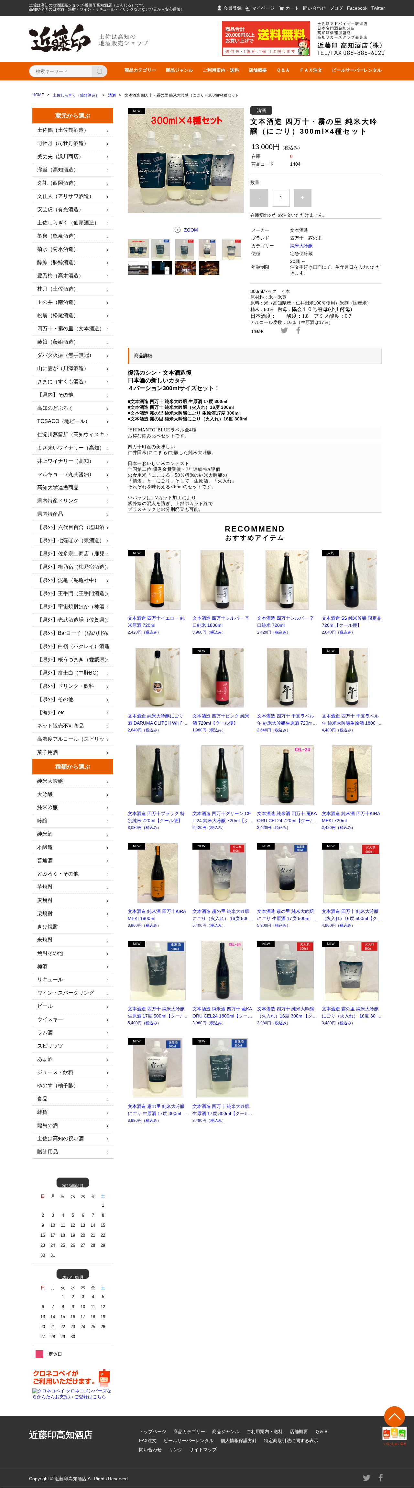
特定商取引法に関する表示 (291, 1440)
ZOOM (191, 229)
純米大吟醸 (301, 245)
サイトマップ (203, 1449)
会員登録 (232, 8)
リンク (175, 1449)
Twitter (378, 8)
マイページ (263, 8)
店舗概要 (258, 70)
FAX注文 (148, 1440)
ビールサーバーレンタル (357, 70)
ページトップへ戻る (395, 1426)
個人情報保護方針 (239, 1440)
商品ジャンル (179, 70)
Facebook (357, 8)
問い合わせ (314, 8)
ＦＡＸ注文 (311, 70)
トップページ (152, 1431)
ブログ (336, 8)
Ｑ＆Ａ (283, 70)
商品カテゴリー (140, 70)
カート (292, 8)
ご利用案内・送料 (221, 70)
